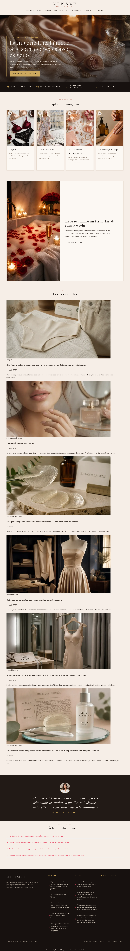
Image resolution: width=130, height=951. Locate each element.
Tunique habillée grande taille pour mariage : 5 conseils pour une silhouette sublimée (39, 842)
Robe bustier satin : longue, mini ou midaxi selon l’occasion (60, 915)
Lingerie (30, 10)
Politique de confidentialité (68, 950)
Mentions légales (51, 950)
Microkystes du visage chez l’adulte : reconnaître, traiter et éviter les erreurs (36, 836)
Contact (81, 950)
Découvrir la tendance (24, 74)
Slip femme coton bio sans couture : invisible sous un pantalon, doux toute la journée (59, 885)
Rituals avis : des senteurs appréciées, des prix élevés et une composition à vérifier (38, 849)
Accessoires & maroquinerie (67, 10)
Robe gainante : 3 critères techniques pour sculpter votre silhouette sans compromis (59, 927)
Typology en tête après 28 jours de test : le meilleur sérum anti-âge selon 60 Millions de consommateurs (46, 855)
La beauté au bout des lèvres (58, 896)
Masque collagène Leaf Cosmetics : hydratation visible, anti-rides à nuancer (59, 905)
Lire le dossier (75, 243)
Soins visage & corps (94, 10)
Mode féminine (44, 10)
